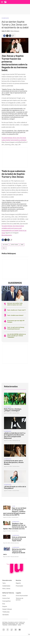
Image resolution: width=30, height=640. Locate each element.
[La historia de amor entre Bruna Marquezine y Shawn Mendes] (15, 450)
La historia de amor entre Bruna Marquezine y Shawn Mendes (14, 462)
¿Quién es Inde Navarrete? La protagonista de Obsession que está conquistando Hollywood (14, 435)
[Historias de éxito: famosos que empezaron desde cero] (6, 549)
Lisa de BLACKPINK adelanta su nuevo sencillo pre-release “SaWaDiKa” (16, 335)
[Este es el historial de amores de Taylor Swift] (6, 537)
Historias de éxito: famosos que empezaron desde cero (14, 551)
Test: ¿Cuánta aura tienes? (15, 315)
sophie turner (14, 244)
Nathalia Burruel (16, 440)
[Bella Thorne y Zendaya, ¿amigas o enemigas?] (15, 399)
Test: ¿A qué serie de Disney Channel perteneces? (15, 328)
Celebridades (5, 18)
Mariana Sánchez (15, 543)
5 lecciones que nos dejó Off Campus (15, 321)
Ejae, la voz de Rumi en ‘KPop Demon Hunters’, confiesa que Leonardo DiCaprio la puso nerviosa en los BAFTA (14, 511)
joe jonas (5, 244)
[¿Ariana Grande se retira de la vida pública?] (15, 476)
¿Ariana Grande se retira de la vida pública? (15, 487)
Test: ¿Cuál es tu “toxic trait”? (16, 310)
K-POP (13, 506)
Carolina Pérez (16, 413)
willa (4, 248)
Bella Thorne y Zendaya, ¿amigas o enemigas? (12, 410)
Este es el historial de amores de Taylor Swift (19, 539)
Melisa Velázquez (15, 31)
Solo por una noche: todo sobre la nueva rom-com (14, 303)
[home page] (5, 2)
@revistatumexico (7, 235)
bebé (22, 244)
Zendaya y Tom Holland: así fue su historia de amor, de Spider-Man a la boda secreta (15, 526)
